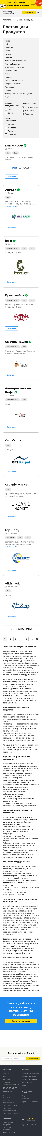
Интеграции (27, 1082)
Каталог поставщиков (12, 20)
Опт (9, 110)
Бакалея (8, 57)
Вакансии (6, 1079)
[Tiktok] (13, 1087)
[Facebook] (10, 1087)
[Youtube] (16, 1087)
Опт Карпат (14, 440)
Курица (8, 77)
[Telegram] (7, 1087)
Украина (11, 124)
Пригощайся (15, 295)
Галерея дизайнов (29, 1076)
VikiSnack (12, 583)
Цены (24, 1085)
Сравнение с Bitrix (10, 1106)
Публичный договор (30, 1101)
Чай (6, 44)
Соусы (8, 90)
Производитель (32, 107)
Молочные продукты (14, 67)
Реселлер (29, 114)
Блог (4, 1076)
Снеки (7, 51)
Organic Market (17, 484)
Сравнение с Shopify (10, 1113)
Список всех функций (30, 1073)
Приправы (9, 87)
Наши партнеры (9, 1132)
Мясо (7, 74)
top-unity (12, 530)
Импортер (29, 111)
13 (37, 639)
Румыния (12, 131)
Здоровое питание (13, 84)
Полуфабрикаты (12, 64)
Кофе (7, 41)
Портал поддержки (29, 1096)
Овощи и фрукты (12, 70)
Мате (7, 97)
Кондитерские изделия (15, 61)
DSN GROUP (14, 145)
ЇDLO (9, 241)
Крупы (8, 54)
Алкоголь (9, 47)
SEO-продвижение (29, 1079)
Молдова (12, 128)
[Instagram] (4, 1087)
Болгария (12, 134)
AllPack (11, 189)
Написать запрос (28, 1099)
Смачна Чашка (17, 341)
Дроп (10, 113)
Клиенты (6, 1073)
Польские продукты (14, 80)
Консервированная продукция (18, 93)
